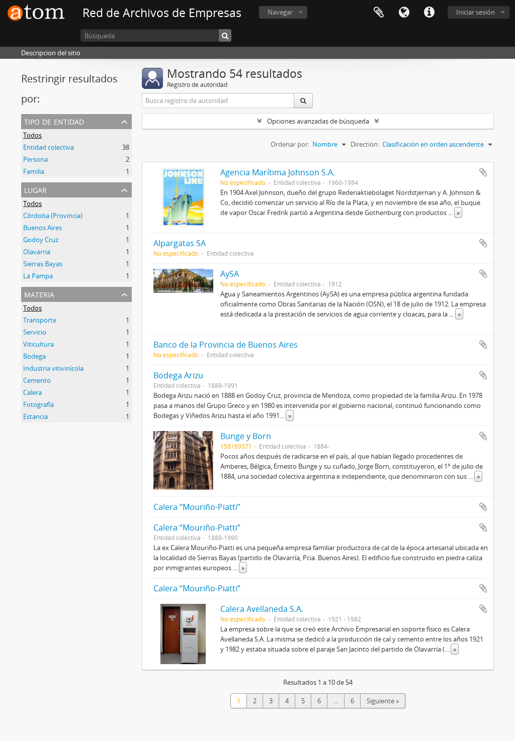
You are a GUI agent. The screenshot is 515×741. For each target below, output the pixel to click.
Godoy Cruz (40, 239)
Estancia (35, 416)
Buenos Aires (42, 227)
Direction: (365, 144)
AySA (229, 273)
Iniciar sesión (475, 12)
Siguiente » (383, 700)
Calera (32, 392)
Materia (39, 293)
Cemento (37, 380)
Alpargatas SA (179, 243)
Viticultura (38, 344)
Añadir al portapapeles (483, 172)
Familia (33, 171)
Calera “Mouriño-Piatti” (196, 506)
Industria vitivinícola (53, 368)
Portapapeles (378, 12)
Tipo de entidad (54, 121)
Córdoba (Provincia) (52, 215)
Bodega (34, 356)
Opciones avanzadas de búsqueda (318, 121)
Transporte (39, 320)
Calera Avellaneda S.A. (261, 608)
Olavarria (36, 251)
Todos (32, 135)
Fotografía (38, 404)
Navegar (280, 12)
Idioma (403, 12)
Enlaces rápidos (429, 12)
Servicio (34, 332)
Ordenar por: (290, 144)
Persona (35, 159)
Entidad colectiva (48, 147)
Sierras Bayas (42, 263)
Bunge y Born (245, 436)
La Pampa (38, 275)
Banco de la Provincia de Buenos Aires (225, 344)
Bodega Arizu (178, 375)
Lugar (35, 189)
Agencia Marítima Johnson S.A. (277, 172)
